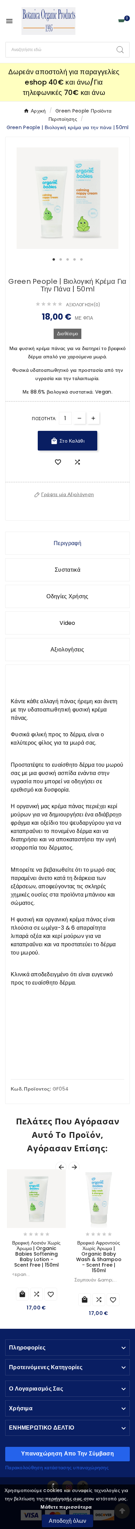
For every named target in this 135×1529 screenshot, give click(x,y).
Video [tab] (67, 623)
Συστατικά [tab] (67, 570)
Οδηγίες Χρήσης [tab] (67, 596)
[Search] (120, 50)
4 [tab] (74, 259)
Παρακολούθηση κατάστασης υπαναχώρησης (57, 1467)
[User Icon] (109, 21)
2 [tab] (60, 259)
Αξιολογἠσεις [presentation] (67, 650)
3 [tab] (67, 259)
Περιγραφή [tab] (67, 543)
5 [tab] (81, 259)
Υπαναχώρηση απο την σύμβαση (67, 1454)
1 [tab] (53, 259)
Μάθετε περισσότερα (66, 1506)
